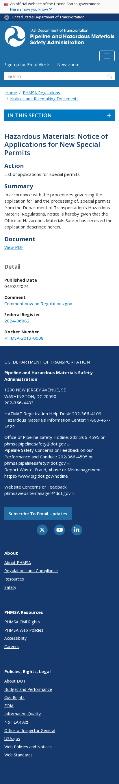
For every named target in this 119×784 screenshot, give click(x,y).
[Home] (59, 38)
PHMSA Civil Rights (22, 621)
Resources (14, 579)
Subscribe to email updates (38, 513)
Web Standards (18, 755)
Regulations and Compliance (31, 570)
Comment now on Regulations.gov (38, 303)
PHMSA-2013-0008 (24, 338)
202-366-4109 (86, 413)
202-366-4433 (19, 403)
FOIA (9, 705)
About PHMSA (17, 562)
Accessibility (15, 638)
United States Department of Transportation (48, 17)
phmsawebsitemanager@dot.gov (37, 493)
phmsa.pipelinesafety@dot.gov (35, 444)
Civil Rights (14, 697)
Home (11, 92)
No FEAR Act (16, 722)
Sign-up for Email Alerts (27, 64)
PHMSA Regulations (41, 92)
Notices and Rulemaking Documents (44, 98)
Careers (11, 646)
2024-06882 (16, 321)
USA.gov (12, 738)
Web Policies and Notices (28, 747)
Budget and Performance (28, 689)
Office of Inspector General (29, 730)
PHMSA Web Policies (23, 630)
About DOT (15, 681)
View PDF (13, 247)
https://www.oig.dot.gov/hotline (36, 476)
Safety (10, 587)
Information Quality (22, 713)
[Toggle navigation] (107, 56)
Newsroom (68, 64)
